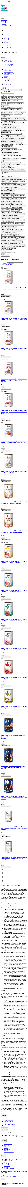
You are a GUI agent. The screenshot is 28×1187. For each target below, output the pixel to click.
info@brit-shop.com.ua (6, 25)
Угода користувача (8, 1122)
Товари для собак (8, 61)
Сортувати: (3, 263)
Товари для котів (8, 60)
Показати (3, 265)
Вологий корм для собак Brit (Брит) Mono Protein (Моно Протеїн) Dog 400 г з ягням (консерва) (14, 349)
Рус (8, 79)
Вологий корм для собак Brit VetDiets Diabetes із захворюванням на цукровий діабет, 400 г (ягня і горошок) (14, 828)
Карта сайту (7, 1149)
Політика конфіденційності (10, 1121)
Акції (5, 69)
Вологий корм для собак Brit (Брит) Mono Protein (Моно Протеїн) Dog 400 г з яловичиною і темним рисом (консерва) (14, 412)
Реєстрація (9, 65)
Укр (8, 80)
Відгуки (6, 76)
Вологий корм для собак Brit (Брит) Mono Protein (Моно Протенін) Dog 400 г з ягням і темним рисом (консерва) (14, 473)
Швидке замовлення (5, 296)
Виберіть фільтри (11, 252)
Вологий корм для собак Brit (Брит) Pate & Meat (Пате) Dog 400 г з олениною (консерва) (14, 620)
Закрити (3, 1179)
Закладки (6, 1150)
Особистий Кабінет (9, 1152)
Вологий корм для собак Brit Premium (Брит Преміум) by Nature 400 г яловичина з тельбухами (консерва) (14, 798)
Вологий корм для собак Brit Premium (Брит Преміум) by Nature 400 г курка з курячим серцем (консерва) (14, 737)
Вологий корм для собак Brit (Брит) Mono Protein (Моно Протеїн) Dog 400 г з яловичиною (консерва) (14, 380)
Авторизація (10, 66)
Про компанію (7, 70)
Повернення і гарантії (9, 1124)
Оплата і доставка (8, 1120)
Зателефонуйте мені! (9, 37)
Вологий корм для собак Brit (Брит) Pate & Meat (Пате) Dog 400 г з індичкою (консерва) (14, 502)
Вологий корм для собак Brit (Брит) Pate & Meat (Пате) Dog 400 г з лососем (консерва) (14, 591)
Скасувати (3, 252)
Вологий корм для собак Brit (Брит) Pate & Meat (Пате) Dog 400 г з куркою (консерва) (14, 562)
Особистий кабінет (8, 64)
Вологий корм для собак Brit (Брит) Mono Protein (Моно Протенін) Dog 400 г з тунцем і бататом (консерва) (14, 442)
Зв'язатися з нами (8, 74)
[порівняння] (2, 267)
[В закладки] (1, 267)
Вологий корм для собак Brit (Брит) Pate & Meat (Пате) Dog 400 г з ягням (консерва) (14, 649)
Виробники (6, 1145)
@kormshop (3, 24)
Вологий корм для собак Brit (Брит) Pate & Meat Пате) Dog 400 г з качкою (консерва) (14, 707)
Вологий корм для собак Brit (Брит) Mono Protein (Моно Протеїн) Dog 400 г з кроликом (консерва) (14, 319)
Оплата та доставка (8, 72)
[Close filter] (5, 87)
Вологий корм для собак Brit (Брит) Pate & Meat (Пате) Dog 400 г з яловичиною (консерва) (14, 678)
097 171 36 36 (4, 20)
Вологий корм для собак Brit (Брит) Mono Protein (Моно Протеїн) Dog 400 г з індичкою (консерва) (14, 288)
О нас (5, 1118)
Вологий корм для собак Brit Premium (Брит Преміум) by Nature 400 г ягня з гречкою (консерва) (12, 767)
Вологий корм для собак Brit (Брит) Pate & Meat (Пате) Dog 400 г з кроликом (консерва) (14, 531)
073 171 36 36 (4, 21)
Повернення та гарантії (9, 73)
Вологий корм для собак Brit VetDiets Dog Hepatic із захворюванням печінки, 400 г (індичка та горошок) (14, 858)
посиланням (13, 1176)
